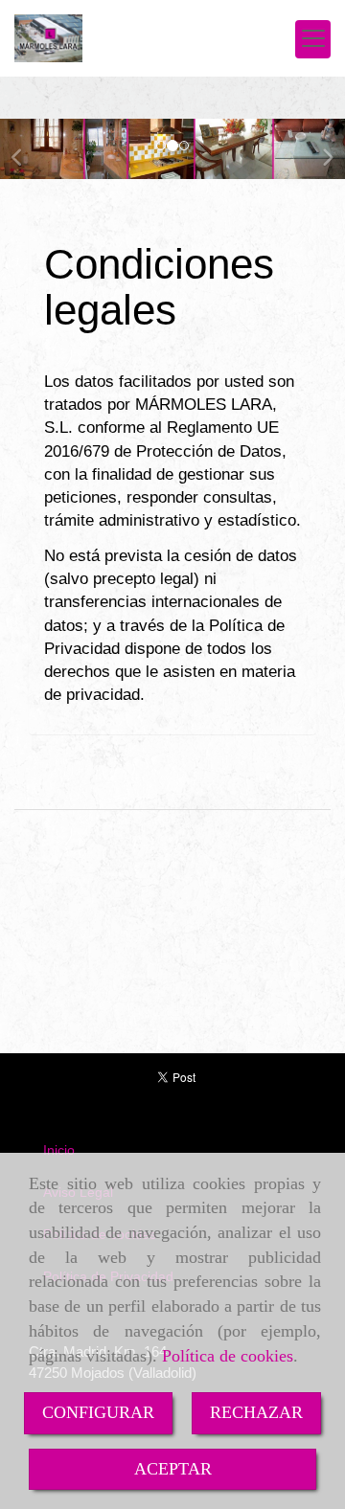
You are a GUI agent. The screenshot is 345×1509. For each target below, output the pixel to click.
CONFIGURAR (98, 1412)
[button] (26, 149)
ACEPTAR (173, 1468)
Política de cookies (227, 1355)
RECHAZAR (256, 1412)
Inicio (59, 1150)
